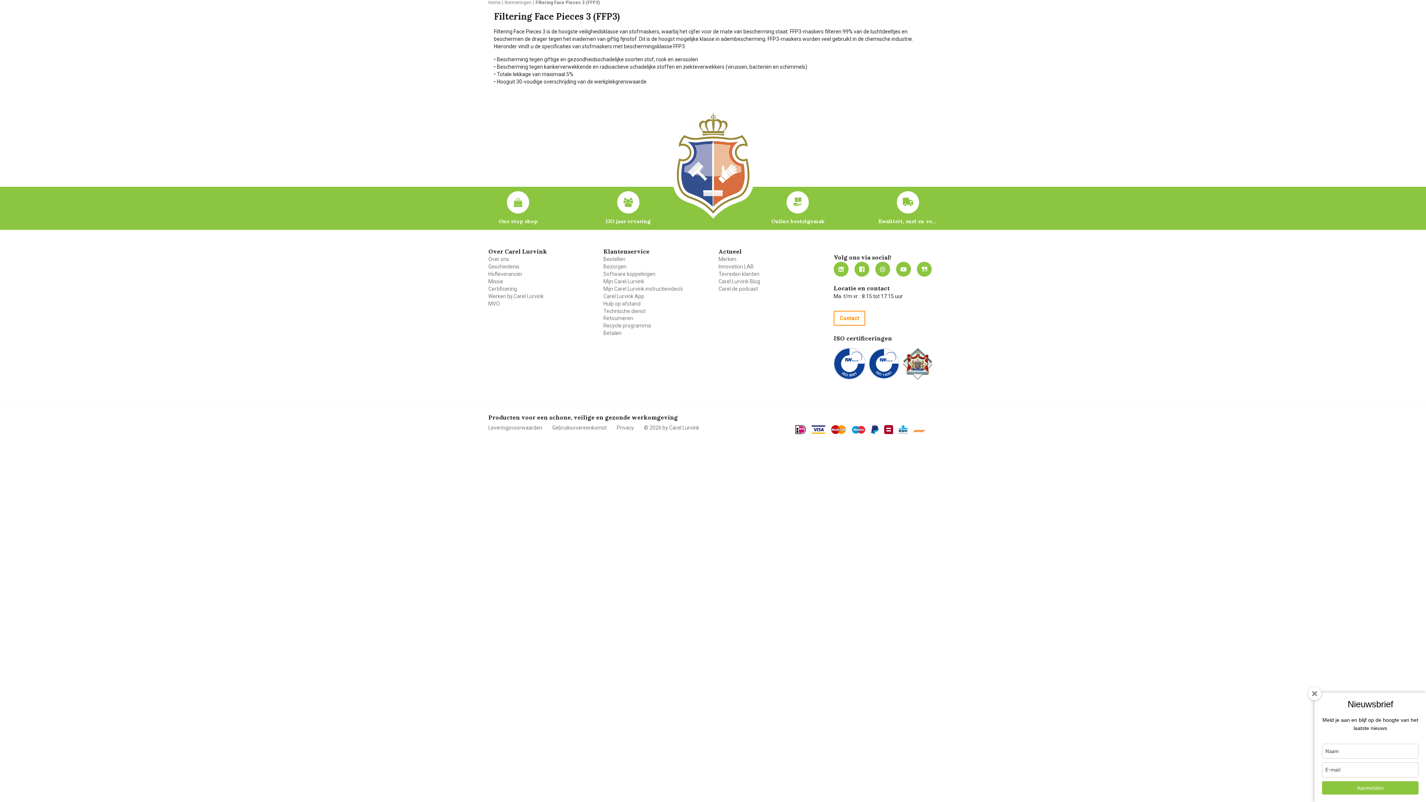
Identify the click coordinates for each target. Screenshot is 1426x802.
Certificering (502, 289)
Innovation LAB (736, 267)
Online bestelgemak (797, 221)
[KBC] (903, 429)
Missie (495, 281)
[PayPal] (875, 430)
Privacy (625, 428)
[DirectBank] (919, 431)
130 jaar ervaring (628, 221)
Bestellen (614, 259)
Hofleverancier (505, 274)
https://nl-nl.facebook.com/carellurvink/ (861, 269)
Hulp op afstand (622, 304)
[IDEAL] (800, 429)
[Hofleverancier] (917, 363)
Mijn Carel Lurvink (623, 281)
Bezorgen (614, 267)
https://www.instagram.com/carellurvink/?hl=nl (882, 269)
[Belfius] (888, 429)
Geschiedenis (504, 267)
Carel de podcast (738, 289)
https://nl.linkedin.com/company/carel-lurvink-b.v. (841, 269)
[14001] (884, 363)
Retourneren (618, 318)
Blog (924, 269)
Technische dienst (624, 311)
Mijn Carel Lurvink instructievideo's (643, 289)
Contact (849, 318)
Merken (727, 259)
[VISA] (818, 429)
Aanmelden (1370, 788)
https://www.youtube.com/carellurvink (903, 269)
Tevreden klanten (739, 274)
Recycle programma (627, 326)
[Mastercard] (838, 429)
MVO (494, 304)
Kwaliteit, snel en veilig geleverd (908, 221)
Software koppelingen (629, 274)
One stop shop (518, 221)
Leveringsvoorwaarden (515, 428)
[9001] (849, 363)
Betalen (612, 333)
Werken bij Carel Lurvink (516, 296)
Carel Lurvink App (623, 296)
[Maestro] (859, 430)
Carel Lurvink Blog (739, 281)
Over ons (498, 259)
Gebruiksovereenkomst (579, 428)
